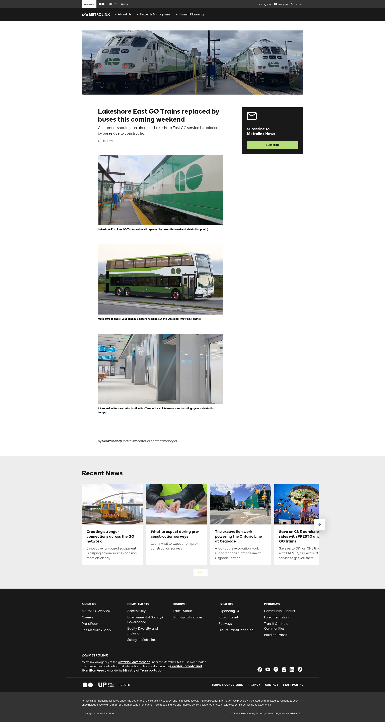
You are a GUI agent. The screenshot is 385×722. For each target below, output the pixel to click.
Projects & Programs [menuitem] (155, 14)
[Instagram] (284, 669)
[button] (101, 4)
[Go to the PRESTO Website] (124, 4)
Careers (87, 617)
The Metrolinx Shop (96, 630)
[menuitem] (122, 14)
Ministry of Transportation (143, 670)
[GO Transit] (88, 685)
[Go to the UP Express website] (113, 4)
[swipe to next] (319, 524)
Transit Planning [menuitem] (191, 14)
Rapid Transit (228, 617)
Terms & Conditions (227, 685)
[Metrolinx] (95, 655)
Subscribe (273, 145)
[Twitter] (276, 669)
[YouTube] (268, 669)
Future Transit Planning (236, 630)
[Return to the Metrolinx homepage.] (96, 14)
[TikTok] (300, 669)
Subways (225, 624)
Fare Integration (276, 617)
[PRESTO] (125, 685)
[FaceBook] (260, 669)
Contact (271, 685)
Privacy (254, 685)
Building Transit (275, 635)
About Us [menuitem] (124, 14)
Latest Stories (183, 611)
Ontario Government (134, 662)
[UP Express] (106, 685)
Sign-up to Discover (187, 617)
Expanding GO (230, 611)
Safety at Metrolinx (141, 640)
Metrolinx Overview (96, 611)
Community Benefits (279, 611)
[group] (122, 14)
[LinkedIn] (292, 669)
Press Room (90, 624)
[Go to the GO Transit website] (101, 4)
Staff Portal (293, 685)
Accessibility (136, 611)
